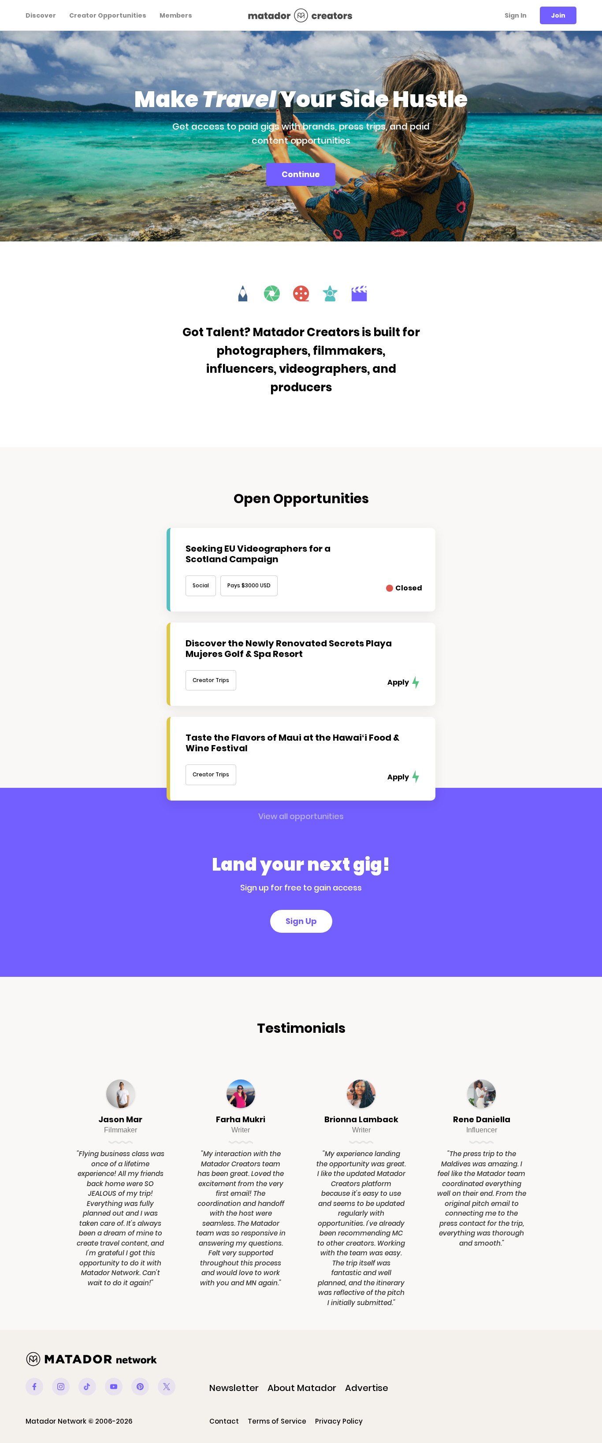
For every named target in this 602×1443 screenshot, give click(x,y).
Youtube (114, 1386)
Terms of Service (277, 1421)
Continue (301, 174)
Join (558, 15)
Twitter (166, 1386)
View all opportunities (301, 816)
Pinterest (140, 1386)
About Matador (302, 1388)
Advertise (366, 1388)
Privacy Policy (339, 1421)
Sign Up (301, 921)
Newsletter (234, 1388)
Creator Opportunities (107, 15)
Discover (41, 15)
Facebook (34, 1386)
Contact (224, 1421)
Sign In (516, 15)
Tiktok (87, 1386)
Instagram (61, 1386)
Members (176, 15)
